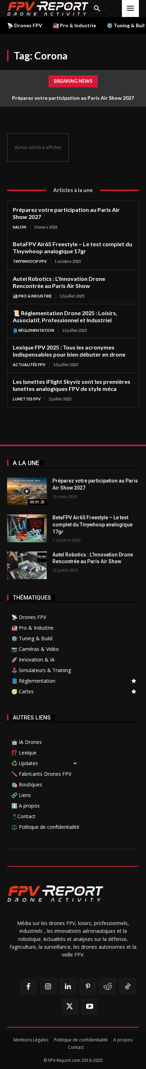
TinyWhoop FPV (30, 261)
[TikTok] (127, 986)
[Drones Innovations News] (48, 8)
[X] (70, 1006)
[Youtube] (90, 1006)
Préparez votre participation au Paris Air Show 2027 (73, 98)
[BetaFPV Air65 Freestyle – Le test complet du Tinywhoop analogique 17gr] (27, 528)
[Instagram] (48, 986)
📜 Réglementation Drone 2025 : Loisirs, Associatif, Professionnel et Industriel (65, 316)
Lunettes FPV (27, 399)
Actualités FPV (29, 364)
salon (19, 227)
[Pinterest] (88, 986)
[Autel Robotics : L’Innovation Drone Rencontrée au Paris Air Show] (27, 565)
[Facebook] (28, 986)
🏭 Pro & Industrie (32, 296)
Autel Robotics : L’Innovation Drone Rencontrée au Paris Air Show (59, 282)
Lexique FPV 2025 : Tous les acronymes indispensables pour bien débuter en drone (69, 351)
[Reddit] (108, 986)
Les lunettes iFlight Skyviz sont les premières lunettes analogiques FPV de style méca (71, 385)
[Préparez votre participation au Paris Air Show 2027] (27, 491)
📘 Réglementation (33, 330)
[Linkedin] (68, 986)
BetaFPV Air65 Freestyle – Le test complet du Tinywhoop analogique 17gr (72, 247)
